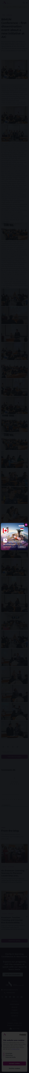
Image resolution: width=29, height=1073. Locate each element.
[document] (14, 536)
